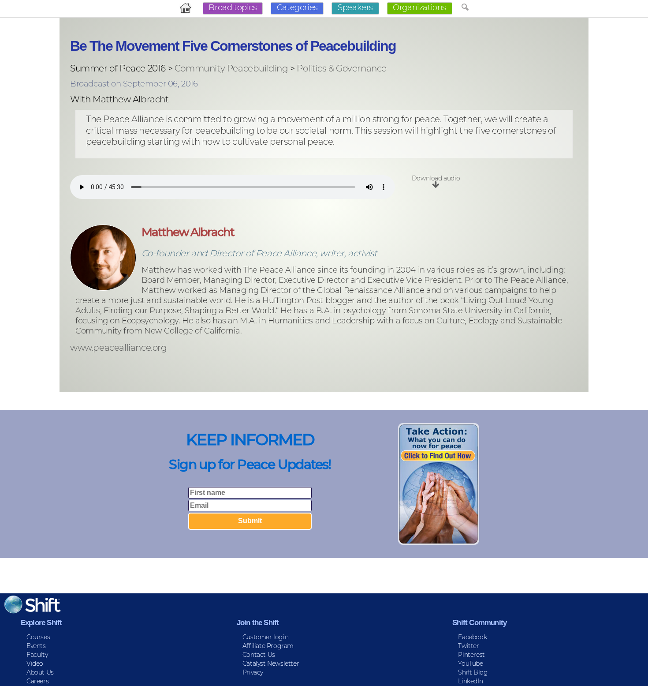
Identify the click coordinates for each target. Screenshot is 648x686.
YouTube (470, 663)
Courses (38, 637)
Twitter (468, 646)
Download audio (436, 178)
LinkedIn (470, 681)
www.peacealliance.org (118, 348)
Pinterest (471, 655)
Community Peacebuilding (231, 68)
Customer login (265, 637)
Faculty (37, 655)
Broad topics (233, 7)
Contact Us (258, 655)
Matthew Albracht (188, 232)
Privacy (252, 672)
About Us (40, 672)
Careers (37, 681)
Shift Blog (473, 672)
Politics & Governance (342, 68)
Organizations (419, 7)
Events (36, 646)
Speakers (355, 7)
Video (34, 663)
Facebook (472, 637)
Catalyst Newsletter (270, 663)
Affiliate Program (268, 646)
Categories (297, 7)
